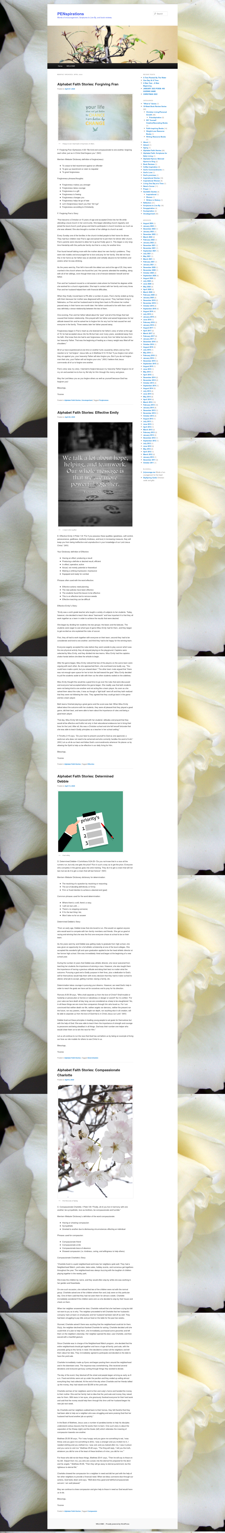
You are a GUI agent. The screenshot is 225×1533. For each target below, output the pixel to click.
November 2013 (149, 413)
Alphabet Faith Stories (72, 400)
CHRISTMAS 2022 (150, 94)
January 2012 (148, 457)
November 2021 (149, 248)
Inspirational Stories (151, 178)
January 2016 (148, 358)
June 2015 (147, 369)
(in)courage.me (149, 472)
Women (149, 197)
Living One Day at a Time (153, 183)
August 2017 (148, 327)
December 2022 (149, 234)
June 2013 (147, 424)
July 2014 (147, 391)
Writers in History (153, 200)
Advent (146, 145)
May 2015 (147, 371)
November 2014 (149, 380)
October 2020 (148, 273)
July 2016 (147, 349)
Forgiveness (103, 400)
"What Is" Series (149, 103)
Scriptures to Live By (151, 205)
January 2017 (148, 339)
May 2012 (147, 449)
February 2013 (149, 432)
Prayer (145, 189)
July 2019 (147, 314)
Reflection (147, 202)
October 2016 (148, 344)
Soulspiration (148, 211)
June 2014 (147, 393)
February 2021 (149, 261)
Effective (91, 764)
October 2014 (148, 383)
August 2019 (148, 311)
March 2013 (147, 429)
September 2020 (149, 275)
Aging (145, 147)
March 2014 (147, 402)
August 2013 (148, 418)
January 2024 (148, 226)
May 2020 (147, 286)
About (145, 142)
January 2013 (148, 435)
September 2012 (149, 440)
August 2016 (148, 347)
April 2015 (147, 374)
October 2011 (148, 462)
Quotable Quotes (150, 191)
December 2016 (149, 341)
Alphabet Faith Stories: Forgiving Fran (87, 84)
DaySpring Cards (150, 477)
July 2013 (147, 421)
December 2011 (149, 460)
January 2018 (148, 325)
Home (60, 66)
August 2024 (148, 223)
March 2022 (147, 237)
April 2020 (147, 289)
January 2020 (148, 297)
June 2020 (147, 283)
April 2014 (147, 399)
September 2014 (149, 385)
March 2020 (147, 292)
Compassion (92, 1511)
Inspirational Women (151, 180)
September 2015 (149, 363)
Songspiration (149, 208)
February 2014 (149, 405)
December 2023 (149, 229)
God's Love (147, 172)
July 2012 (147, 443)
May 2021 (147, 256)
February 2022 (149, 239)
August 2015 (148, 366)
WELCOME (71, 66)
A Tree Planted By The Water (154, 77)
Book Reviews (149, 164)
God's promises (149, 175)
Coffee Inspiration (150, 167)
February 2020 (149, 295)
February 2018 (149, 322)
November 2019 (149, 303)
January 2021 (148, 264)
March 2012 (147, 454)
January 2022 (148, 242)
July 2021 (147, 253)
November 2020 (149, 270)
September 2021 (149, 251)
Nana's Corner (149, 186)
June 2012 (147, 446)
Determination (93, 1058)
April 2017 (147, 330)
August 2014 (148, 388)
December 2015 (149, 361)
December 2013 (149, 410)
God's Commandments (152, 169)
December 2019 (149, 300)
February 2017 (149, 336)
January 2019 (148, 317)
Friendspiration (155, 117)
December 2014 (149, 377)
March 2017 (147, 333)
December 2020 (149, 267)
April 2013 (147, 427)
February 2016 (149, 355)
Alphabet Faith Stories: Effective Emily (88, 412)
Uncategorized (87, 400)
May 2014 (147, 396)
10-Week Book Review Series (154, 106)
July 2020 (147, 281)
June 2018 (147, 319)
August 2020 (148, 278)
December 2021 (149, 245)
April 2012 (147, 451)
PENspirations (70, 13)
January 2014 (148, 407)
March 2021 (147, 259)
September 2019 (149, 308)
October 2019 (148, 305)
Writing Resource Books (156, 136)
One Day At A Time (150, 80)
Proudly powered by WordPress (117, 1524)
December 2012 (149, 438)
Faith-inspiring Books (155, 128)
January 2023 (148, 231)
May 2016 (147, 352)
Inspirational (151, 194)
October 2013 (148, 416)
